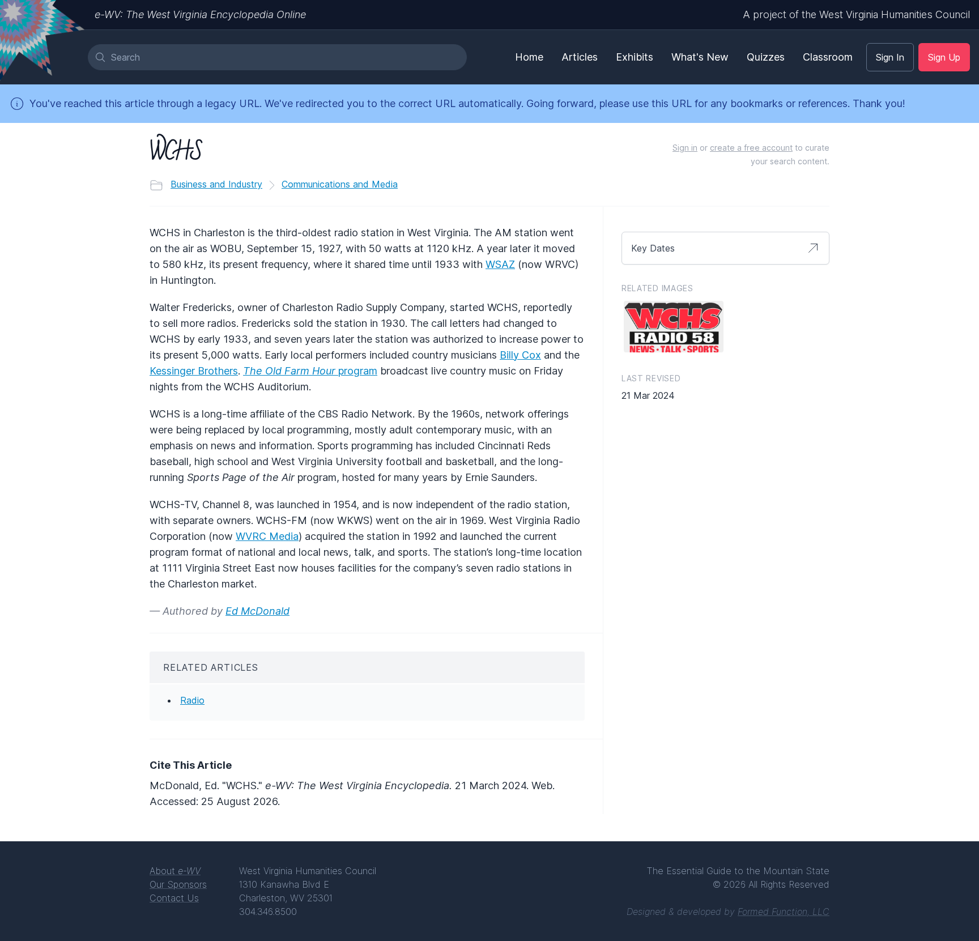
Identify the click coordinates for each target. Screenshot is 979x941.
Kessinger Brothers (194, 371)
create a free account (751, 147)
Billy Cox (520, 355)
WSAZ (500, 264)
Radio (192, 700)
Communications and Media (340, 184)
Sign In (890, 57)
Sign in (684, 147)
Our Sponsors (178, 884)
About (175, 870)
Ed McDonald (257, 611)
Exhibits (634, 57)
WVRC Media (267, 536)
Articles (579, 57)
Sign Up (944, 57)
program (310, 371)
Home (529, 57)
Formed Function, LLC (783, 911)
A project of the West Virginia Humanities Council (856, 14)
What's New (700, 57)
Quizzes (766, 57)
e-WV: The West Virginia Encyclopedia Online (200, 14)
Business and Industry (216, 184)
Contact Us (174, 898)
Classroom (828, 57)
